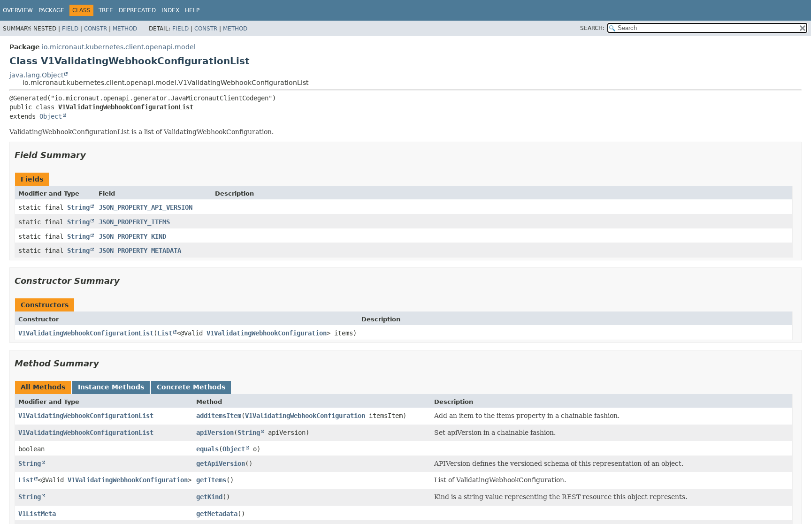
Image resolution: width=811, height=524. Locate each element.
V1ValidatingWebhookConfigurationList (85, 333)
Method (125, 28)
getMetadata (216, 513)
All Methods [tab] (43, 387)
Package (51, 10)
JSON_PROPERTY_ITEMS (134, 222)
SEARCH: (592, 28)
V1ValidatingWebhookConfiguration (267, 333)
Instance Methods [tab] (111, 387)
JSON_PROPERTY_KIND (132, 236)
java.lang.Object (36, 75)
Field (70, 28)
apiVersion (215, 432)
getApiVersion (220, 463)
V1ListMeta (37, 513)
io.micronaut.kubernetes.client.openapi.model (119, 47)
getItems (211, 480)
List (164, 333)
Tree (106, 10)
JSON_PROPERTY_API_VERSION (145, 207)
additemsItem (218, 415)
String (78, 207)
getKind (209, 497)
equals (207, 449)
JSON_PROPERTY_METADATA (140, 250)
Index (170, 10)
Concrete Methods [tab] (191, 387)
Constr (95, 28)
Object (50, 116)
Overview (18, 10)
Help (192, 10)
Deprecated (137, 10)
